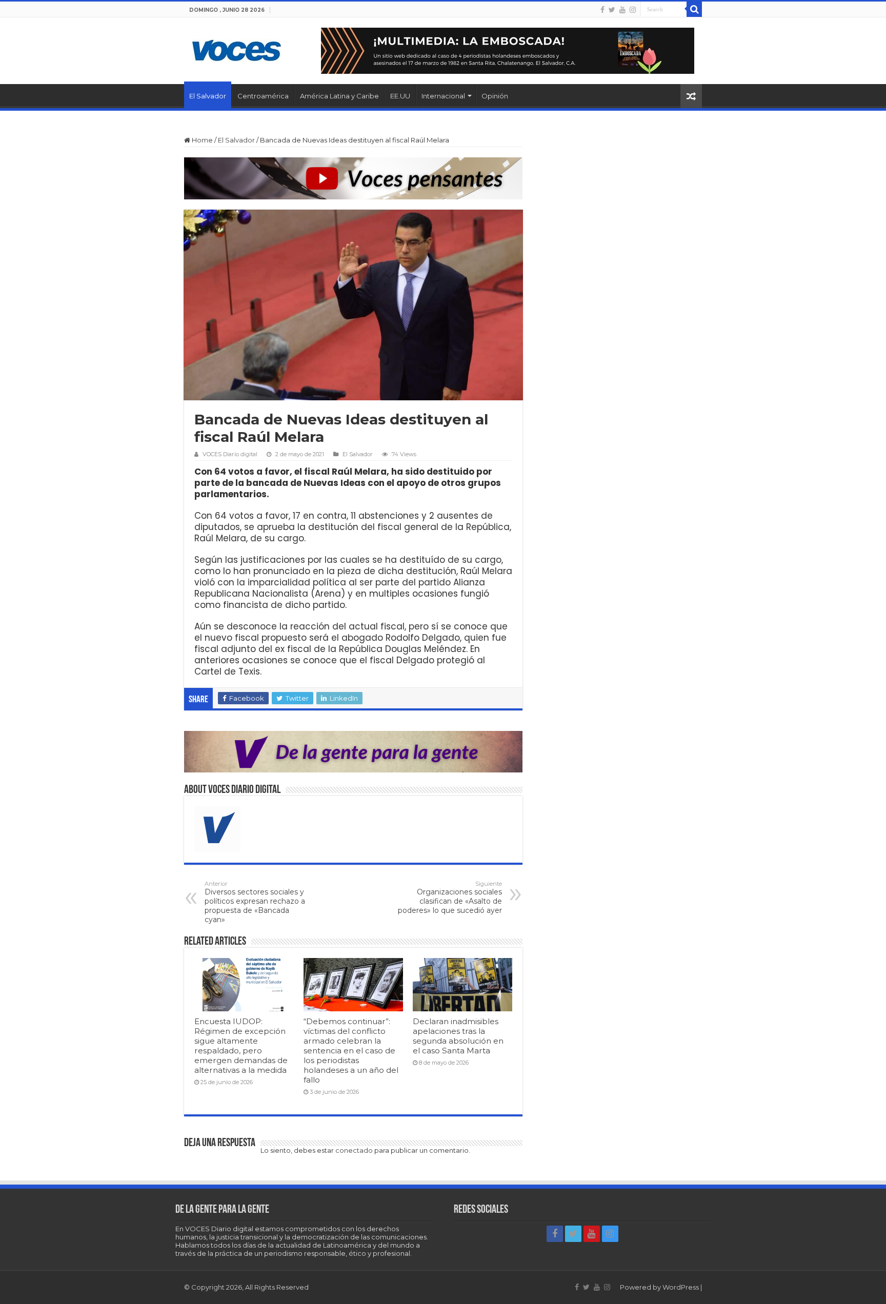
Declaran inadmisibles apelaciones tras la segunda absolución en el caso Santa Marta (458, 1035)
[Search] (694, 9)
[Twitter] (612, 10)
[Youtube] (622, 10)
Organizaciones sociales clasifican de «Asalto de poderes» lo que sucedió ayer (450, 897)
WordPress (680, 1287)
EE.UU (400, 96)
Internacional (443, 96)
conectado (354, 1150)
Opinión (494, 96)
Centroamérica (263, 96)
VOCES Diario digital (230, 454)
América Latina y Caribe (339, 96)
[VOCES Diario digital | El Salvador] (236, 48)
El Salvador (207, 96)
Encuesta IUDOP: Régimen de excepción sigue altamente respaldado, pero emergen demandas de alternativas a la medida (241, 1045)
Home (201, 140)
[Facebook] (602, 10)
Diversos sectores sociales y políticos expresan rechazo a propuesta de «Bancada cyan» (255, 902)
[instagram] (633, 10)
